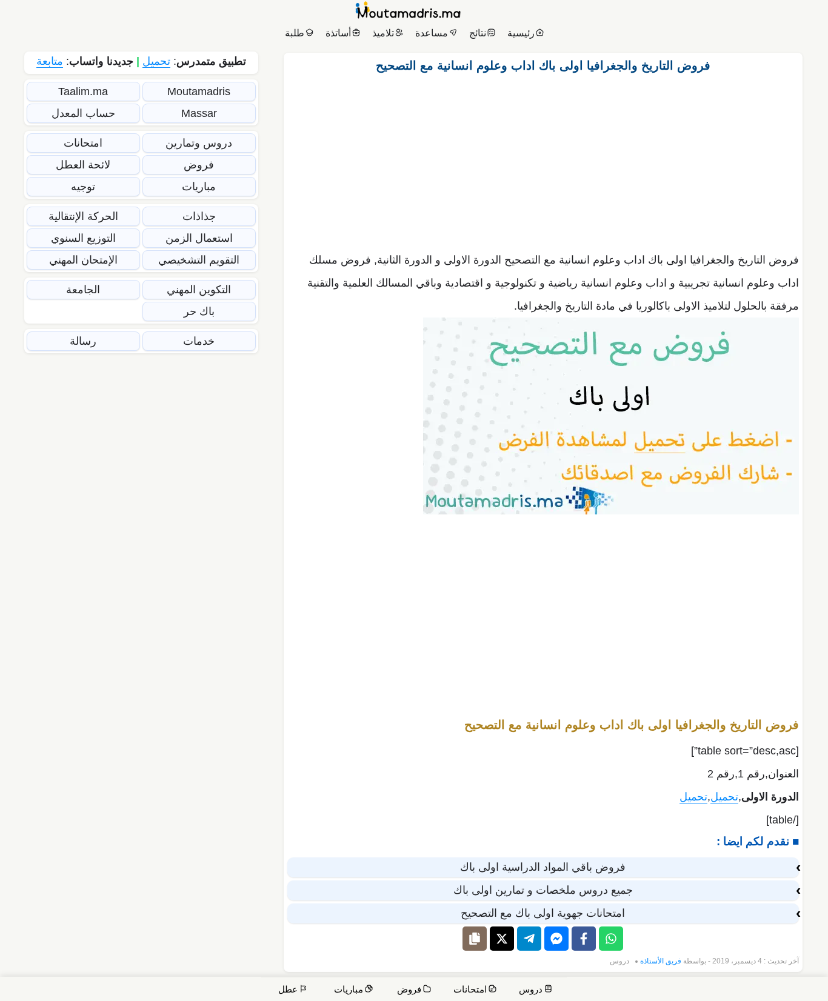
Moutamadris (198, 91)
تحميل (724, 797)
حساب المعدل (83, 113)
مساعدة (431, 33)
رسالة (83, 341)
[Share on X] (502, 938)
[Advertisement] (543, 159)
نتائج (477, 33)
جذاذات (199, 216)
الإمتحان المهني (83, 260)
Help (736, 990)
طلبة (294, 33)
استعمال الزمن (199, 238)
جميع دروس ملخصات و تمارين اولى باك (543, 890)
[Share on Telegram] (529, 938)
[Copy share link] (474, 938)
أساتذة (338, 33)
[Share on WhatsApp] (611, 938)
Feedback (626, 990)
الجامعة (83, 290)
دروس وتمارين (198, 143)
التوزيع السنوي (83, 238)
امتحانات (83, 143)
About (703, 990)
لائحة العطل (83, 165)
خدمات (199, 341)
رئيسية (521, 33)
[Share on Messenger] (556, 938)
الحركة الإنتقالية (83, 216)
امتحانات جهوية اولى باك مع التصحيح (543, 913)
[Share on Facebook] (584, 938)
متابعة (49, 61)
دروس (619, 961)
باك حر (199, 311)
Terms (582, 990)
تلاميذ (383, 33)
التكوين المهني (199, 290)
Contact (773, 990)
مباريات (199, 187)
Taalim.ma (83, 91)
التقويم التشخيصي (198, 260)
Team (669, 990)
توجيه (83, 187)
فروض (199, 165)
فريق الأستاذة (660, 961)
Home (807, 990)
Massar (199, 113)
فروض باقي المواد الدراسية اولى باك (543, 867)
